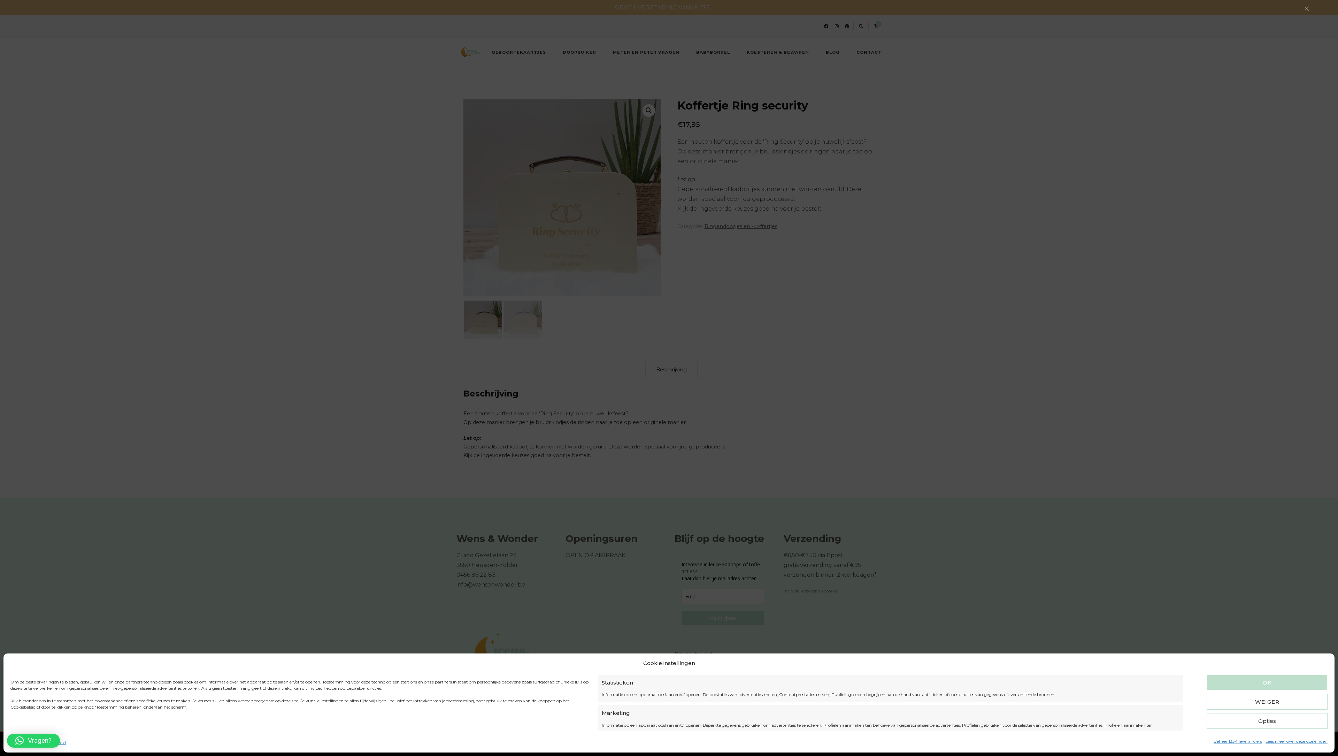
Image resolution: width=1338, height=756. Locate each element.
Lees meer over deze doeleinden (1297, 741)
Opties (1267, 721)
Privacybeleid (52, 742)
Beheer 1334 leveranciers (1238, 741)
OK (1267, 682)
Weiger (1267, 701)
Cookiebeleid (23, 742)
